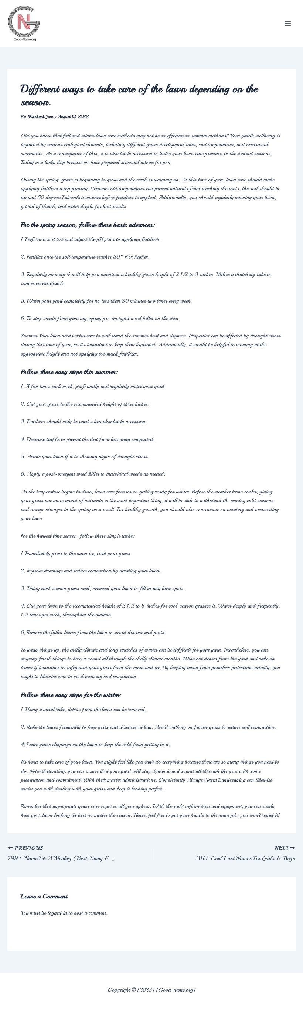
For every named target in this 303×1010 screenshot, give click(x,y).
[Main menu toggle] (288, 23)
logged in (57, 912)
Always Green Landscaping (217, 779)
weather (222, 491)
